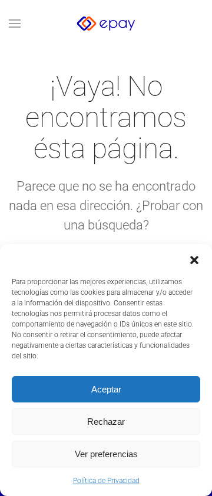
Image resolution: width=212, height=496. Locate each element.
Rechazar (106, 422)
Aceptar (106, 389)
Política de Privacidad (106, 481)
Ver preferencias (106, 454)
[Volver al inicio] (106, 23)
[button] (194, 259)
